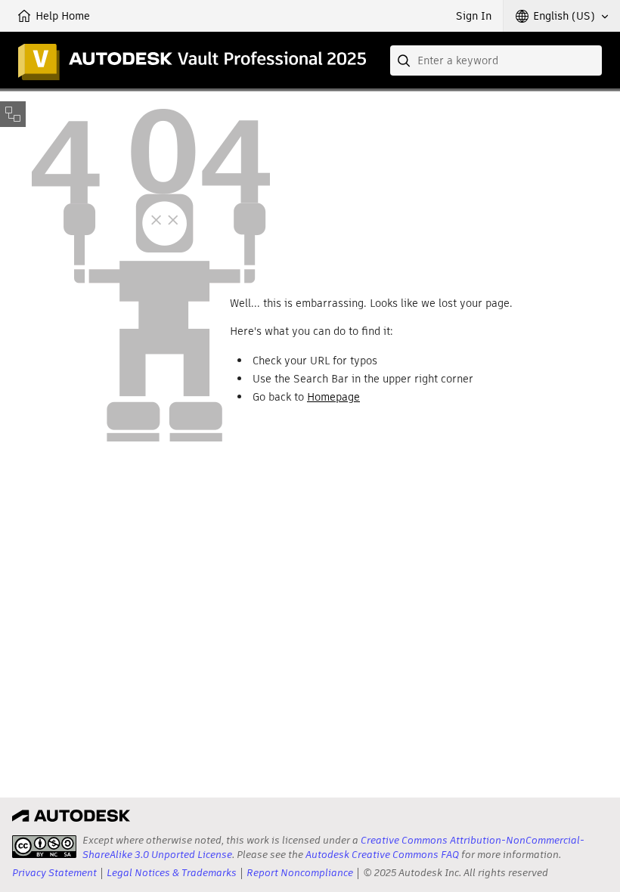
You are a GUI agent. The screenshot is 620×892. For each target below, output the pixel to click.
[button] (562, 16)
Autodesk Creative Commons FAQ (382, 854)
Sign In (473, 15)
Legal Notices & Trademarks (172, 873)
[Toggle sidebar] (13, 114)
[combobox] (496, 60)
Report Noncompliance (299, 873)
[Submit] (405, 60)
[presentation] (44, 846)
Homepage (333, 396)
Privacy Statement (54, 873)
